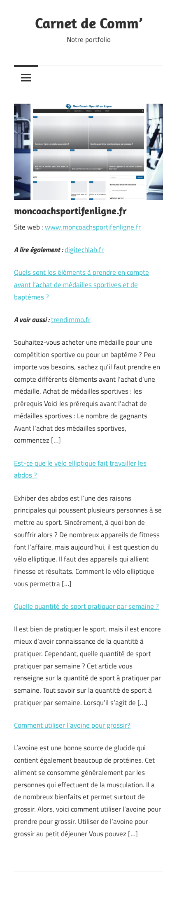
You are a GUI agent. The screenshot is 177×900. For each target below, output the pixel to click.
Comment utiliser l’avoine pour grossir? (72, 725)
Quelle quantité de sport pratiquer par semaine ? (86, 606)
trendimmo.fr (71, 319)
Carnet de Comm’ (88, 23)
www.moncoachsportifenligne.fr (93, 227)
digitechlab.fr (84, 249)
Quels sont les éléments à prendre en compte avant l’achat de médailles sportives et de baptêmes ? (81, 284)
